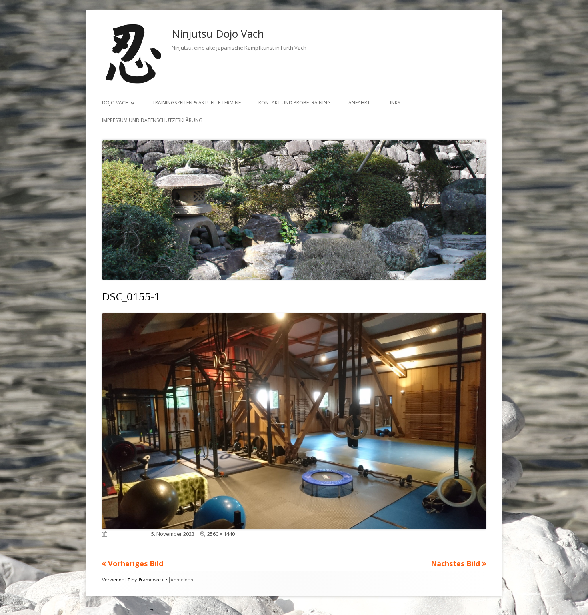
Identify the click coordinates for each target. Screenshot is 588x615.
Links (394, 102)
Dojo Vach (115, 102)
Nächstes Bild (455, 563)
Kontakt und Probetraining (294, 102)
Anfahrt (359, 102)
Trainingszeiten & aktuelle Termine (196, 102)
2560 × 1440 (221, 533)
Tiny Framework (146, 580)
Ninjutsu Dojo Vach (218, 33)
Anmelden (181, 580)
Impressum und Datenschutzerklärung (152, 120)
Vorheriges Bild (135, 563)
